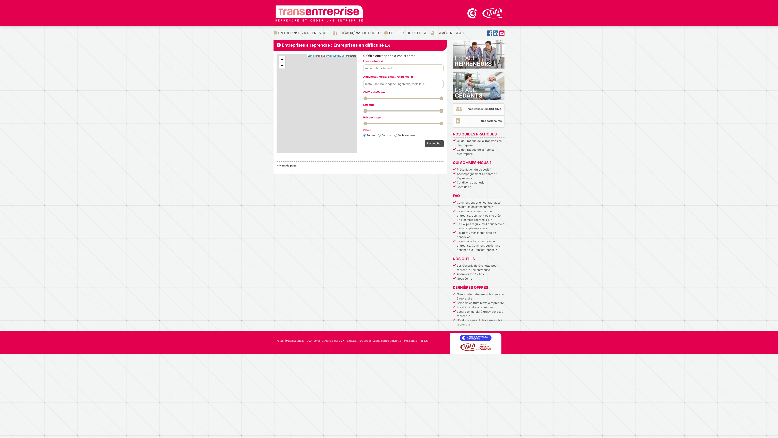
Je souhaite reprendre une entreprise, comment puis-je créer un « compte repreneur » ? (479, 215)
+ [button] (282, 59)
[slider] (365, 98)
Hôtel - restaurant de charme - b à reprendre (479, 322)
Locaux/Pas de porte (359, 33)
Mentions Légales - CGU (299, 340)
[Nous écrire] (501, 34)
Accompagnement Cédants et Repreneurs (477, 176)
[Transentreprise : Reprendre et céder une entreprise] (319, 13)
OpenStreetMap (336, 55)
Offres (316, 340)
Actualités (395, 340)
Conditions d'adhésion (471, 182)
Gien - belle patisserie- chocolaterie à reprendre (480, 296)
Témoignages (410, 340)
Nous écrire (464, 278)
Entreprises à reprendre (303, 33)
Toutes (371, 135)
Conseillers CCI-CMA (333, 340)
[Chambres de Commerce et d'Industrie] (472, 13)
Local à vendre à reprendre (475, 307)
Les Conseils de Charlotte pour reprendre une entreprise (477, 268)
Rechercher (434, 143)
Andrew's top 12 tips (470, 274)
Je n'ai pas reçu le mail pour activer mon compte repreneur (480, 226)
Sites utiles (464, 187)
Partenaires (352, 340)
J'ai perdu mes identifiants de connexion (476, 235)
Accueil (280, 340)
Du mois (387, 135)
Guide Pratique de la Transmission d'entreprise (479, 143)
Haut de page (288, 165)
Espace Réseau (449, 33)
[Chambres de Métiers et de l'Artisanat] (492, 13)
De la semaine (407, 135)
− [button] (282, 65)
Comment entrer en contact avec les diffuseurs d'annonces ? (479, 204)
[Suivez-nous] (489, 34)
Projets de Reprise (407, 33)
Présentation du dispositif (474, 169)
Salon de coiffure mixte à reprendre (480, 303)
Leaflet (311, 55)
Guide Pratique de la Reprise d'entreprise (476, 152)
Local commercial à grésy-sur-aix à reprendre (480, 314)
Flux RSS (423, 340)
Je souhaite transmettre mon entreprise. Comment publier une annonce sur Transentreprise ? (478, 245)
